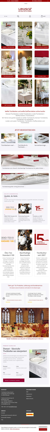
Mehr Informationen (15, 429)
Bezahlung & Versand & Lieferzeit (9, 415)
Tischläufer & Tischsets (25, 138)
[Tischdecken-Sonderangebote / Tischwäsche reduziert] (42, 93)
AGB (27, 392)
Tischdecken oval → (8, 145)
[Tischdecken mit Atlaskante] (42, 35)
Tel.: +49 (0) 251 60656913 (13, 0)
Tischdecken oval (8, 138)
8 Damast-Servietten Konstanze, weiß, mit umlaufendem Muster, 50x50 (20, 300)
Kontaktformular (13, 406)
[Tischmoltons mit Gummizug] (42, 64)
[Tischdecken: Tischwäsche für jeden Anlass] (25, 163)
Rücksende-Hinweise (6, 417)
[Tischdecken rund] (8, 64)
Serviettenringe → (41, 145)
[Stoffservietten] (25, 64)
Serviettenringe (41, 138)
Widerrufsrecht (29, 398)
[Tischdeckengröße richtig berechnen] (25, 181)
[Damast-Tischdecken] (8, 35)
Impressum (28, 396)
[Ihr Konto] (30, 16)
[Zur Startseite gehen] (25, 10)
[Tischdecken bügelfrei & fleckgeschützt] (25, 93)
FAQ (2, 419)
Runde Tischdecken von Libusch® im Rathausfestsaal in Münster (25, 339)
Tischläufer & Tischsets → (22, 146)
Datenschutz (29, 394)
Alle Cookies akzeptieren (43, 429)
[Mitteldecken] (8, 93)
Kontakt (3, 413)
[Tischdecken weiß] (25, 35)
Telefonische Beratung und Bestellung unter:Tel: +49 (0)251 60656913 (7, 399)
